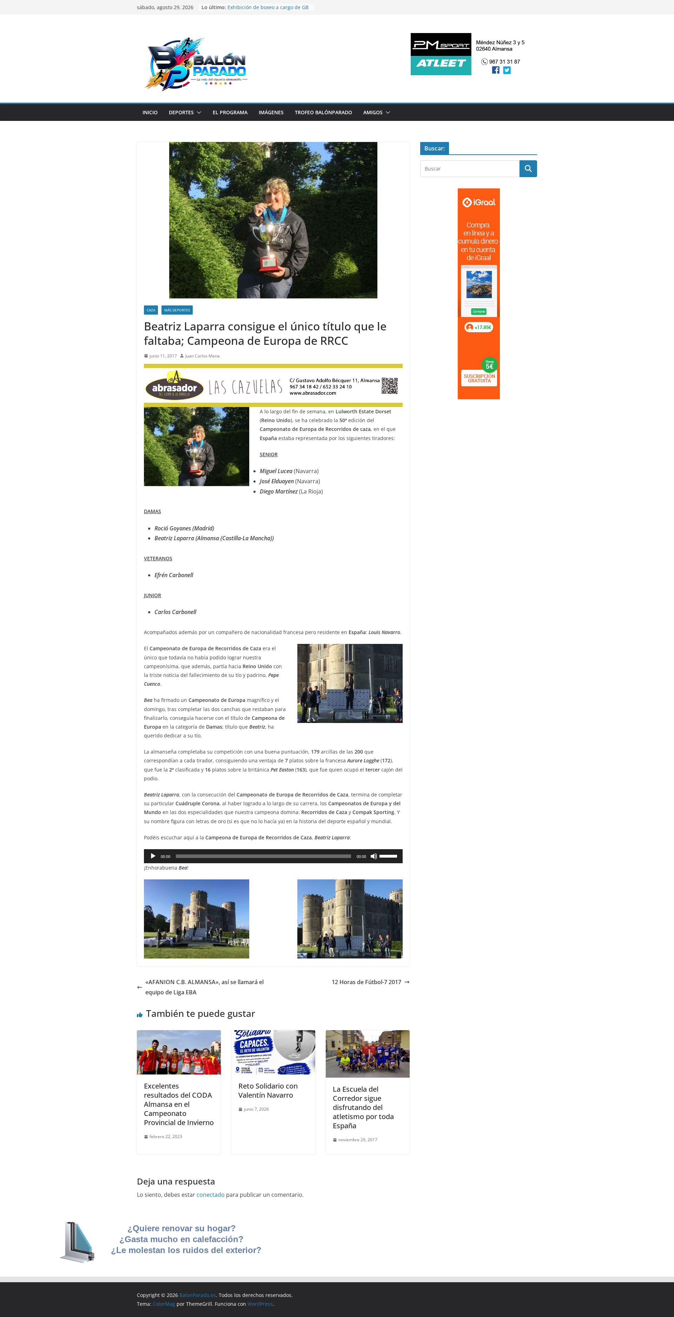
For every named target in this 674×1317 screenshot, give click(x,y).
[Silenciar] (373, 856)
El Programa (230, 112)
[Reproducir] (153, 856)
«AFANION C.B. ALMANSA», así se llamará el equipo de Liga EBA (204, 987)
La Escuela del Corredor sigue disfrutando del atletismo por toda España (363, 1107)
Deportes (181, 112)
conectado (211, 1195)
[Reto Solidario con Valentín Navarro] (273, 1035)
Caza (151, 310)
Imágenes (271, 112)
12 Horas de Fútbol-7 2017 (366, 982)
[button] (197, 112)
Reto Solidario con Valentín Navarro (268, 1090)
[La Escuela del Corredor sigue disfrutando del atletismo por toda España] (368, 1035)
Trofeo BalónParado (323, 112)
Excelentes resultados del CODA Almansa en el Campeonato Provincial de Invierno (179, 1104)
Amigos (373, 112)
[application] (273, 856)
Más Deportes (177, 310)
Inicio (150, 112)
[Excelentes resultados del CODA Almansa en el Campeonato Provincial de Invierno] (179, 1035)
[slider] (389, 855)
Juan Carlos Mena (202, 356)
